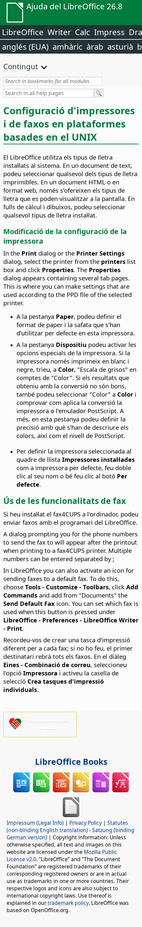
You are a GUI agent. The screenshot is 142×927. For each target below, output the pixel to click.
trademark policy (68, 902)
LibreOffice (23, 31)
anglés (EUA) (25, 46)
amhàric (68, 46)
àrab (95, 46)
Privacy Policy (85, 822)
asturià (120, 46)
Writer (59, 31)
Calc (82, 31)
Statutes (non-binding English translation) (67, 826)
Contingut (20, 66)
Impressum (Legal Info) (35, 822)
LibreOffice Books (71, 761)
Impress (109, 31)
